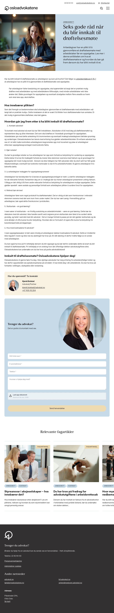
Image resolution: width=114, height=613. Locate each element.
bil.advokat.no (64, 579)
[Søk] (101, 8)
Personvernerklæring (13, 561)
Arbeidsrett (68, 22)
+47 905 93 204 (29, 290)
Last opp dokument (20, 395)
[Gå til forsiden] (21, 8)
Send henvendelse (57, 408)
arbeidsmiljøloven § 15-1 (86, 79)
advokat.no (9, 579)
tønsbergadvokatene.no (14, 583)
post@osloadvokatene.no (85, 3)
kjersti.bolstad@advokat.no (33, 287)
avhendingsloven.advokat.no (70, 583)
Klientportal (105, 3)
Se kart (7, 601)
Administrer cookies (12, 566)
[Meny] (108, 8)
